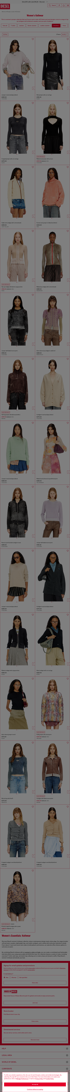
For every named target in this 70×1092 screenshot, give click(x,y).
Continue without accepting (35, 1089)
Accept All (35, 1084)
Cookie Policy (50, 1078)
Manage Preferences (22, 1078)
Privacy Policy (39, 1078)
